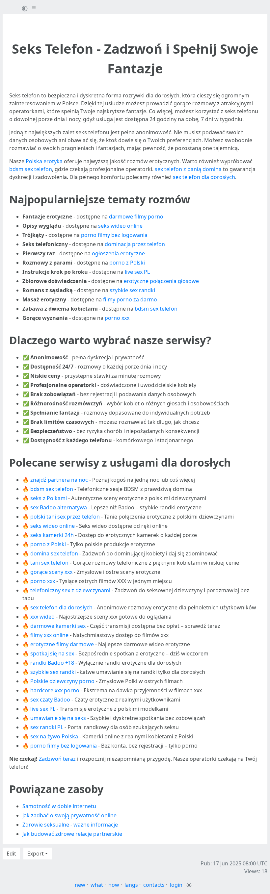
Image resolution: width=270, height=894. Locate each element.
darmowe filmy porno (136, 216)
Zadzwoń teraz (57, 758)
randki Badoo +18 (52, 662)
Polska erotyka (44, 161)
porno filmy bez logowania (114, 235)
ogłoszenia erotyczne (118, 253)
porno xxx (117, 317)
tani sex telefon (49, 562)
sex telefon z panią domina (188, 169)
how (113, 884)
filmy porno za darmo (130, 299)
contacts (154, 884)
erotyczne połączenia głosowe (161, 281)
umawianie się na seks (58, 718)
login (176, 884)
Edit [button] (11, 853)
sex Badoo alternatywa (58, 507)
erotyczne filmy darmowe (62, 644)
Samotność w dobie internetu (59, 806)
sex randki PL (46, 727)
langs (131, 884)
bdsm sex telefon (30, 169)
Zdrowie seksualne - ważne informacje (70, 824)
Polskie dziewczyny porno (62, 681)
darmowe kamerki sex (58, 625)
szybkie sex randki (132, 290)
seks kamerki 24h (52, 535)
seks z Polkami (48, 498)
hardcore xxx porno (54, 690)
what (97, 884)
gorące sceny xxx (51, 571)
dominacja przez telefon (135, 244)
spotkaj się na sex (52, 653)
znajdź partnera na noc (59, 479)
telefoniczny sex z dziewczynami (70, 590)
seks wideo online (120, 225)
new (80, 884)
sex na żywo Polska (54, 736)
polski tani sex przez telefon (65, 516)
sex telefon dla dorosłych (204, 177)
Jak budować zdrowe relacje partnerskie (72, 833)
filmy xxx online (49, 635)
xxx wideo (42, 616)
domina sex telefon (54, 553)
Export (35, 853)
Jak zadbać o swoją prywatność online (69, 815)
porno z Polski (127, 262)
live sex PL (137, 271)
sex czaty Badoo (50, 699)
